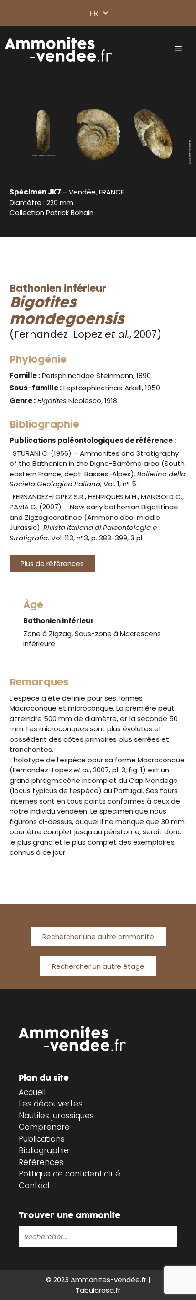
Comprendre (44, 1127)
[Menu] (178, 49)
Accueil (32, 1092)
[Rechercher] (168, 1237)
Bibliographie (44, 1150)
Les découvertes (51, 1103)
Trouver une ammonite (69, 1215)
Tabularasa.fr (98, 1290)
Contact (35, 1185)
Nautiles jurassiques (56, 1115)
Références (41, 1162)
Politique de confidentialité (69, 1173)
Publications (42, 1138)
